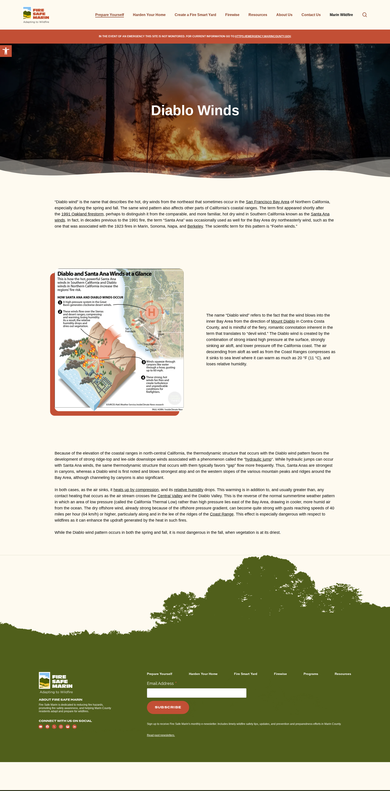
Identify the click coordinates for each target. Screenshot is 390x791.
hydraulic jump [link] (258, 459)
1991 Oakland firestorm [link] (82, 214)
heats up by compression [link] (136, 490)
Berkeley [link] (195, 226)
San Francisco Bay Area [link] (267, 202)
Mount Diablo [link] (283, 321)
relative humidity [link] (188, 490)
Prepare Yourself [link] (159, 674)
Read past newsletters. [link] (161, 735)
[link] (6, 51)
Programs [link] (311, 674)
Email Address (162, 683)
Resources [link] (343, 674)
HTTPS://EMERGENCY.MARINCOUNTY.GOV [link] (263, 36)
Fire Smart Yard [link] (245, 674)
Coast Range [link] (222, 514)
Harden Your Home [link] (203, 674)
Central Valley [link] (170, 496)
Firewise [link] (280, 674)
